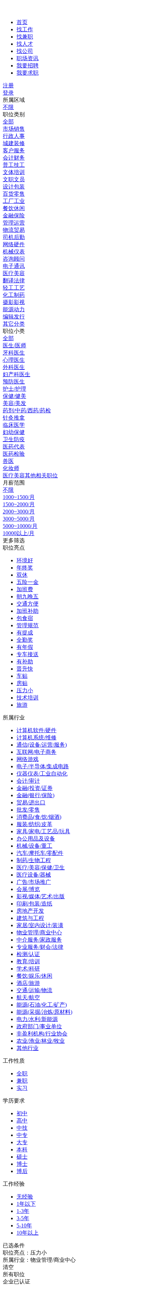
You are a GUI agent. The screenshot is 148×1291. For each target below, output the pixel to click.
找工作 (25, 29)
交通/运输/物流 (34, 990)
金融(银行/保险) (35, 795)
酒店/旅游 (28, 983)
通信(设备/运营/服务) (42, 745)
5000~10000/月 (20, 526)
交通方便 (28, 604)
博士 (22, 1164)
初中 (22, 1113)
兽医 (8, 461)
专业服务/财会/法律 (40, 947)
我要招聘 (28, 65)
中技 (22, 1128)
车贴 (22, 676)
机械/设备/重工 (34, 846)
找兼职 (25, 37)
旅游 (22, 705)
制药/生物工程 (34, 860)
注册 (8, 85)
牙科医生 (14, 353)
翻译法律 (14, 280)
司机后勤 (14, 237)
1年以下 (26, 1204)
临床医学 (14, 425)
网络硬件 (14, 244)
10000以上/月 (18, 533)
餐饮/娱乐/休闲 (34, 976)
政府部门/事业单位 (39, 1026)
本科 (22, 1149)
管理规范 (28, 625)
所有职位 (14, 1274)
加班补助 (28, 611)
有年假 (25, 647)
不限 (8, 107)
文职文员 (14, 179)
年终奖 (25, 568)
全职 (22, 1073)
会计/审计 (28, 781)
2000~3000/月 (19, 511)
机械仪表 (14, 251)
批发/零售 (28, 810)
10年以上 (28, 1233)
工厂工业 (14, 201)
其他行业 (28, 1048)
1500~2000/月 (19, 504)
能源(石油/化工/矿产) (42, 1005)
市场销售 (14, 129)
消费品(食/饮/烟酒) (39, 817)
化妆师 (11, 468)
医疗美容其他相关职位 (30, 475)
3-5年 (23, 1218)
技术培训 (28, 698)
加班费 (25, 589)
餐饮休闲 (14, 208)
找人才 (25, 44)
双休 (22, 575)
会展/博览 (28, 889)
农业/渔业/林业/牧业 (41, 1041)
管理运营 (14, 223)
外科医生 (14, 367)
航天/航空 (28, 997)
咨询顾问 (14, 259)
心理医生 (14, 360)
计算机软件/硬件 (36, 730)
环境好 (25, 560)
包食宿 (25, 618)
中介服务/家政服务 (39, 940)
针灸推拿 (14, 418)
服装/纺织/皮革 (34, 824)
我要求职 (28, 73)
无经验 (25, 1197)
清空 (8, 1267)
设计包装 (14, 186)
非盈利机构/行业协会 (42, 1034)
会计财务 (14, 158)
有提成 (25, 633)
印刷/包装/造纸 (34, 904)
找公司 (25, 51)
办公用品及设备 (36, 839)
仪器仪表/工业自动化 (42, 774)
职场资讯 (28, 58)
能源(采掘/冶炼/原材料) (44, 1012)
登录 (8, 93)
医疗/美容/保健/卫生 (41, 867)
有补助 (25, 661)
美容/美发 (14, 403)
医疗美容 (14, 273)
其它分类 (14, 324)
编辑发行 (14, 316)
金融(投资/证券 (35, 788)
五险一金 (28, 582)
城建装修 (14, 143)
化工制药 (14, 295)
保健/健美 (14, 396)
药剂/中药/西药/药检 (27, 410)
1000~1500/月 (19, 497)
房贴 (22, 683)
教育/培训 (28, 961)
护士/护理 (14, 389)
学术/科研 (28, 969)
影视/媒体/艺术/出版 (41, 896)
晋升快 (25, 669)
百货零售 (14, 194)
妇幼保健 (14, 432)
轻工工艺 (14, 288)
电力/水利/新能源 (37, 1019)
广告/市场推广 (34, 882)
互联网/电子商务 (36, 752)
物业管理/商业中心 (39, 932)
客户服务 (14, 150)
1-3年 (23, 1211)
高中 (22, 1121)
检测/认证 (28, 954)
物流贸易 (14, 230)
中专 (22, 1135)
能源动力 (14, 309)
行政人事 (14, 136)
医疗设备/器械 (34, 875)
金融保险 (14, 215)
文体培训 (14, 172)
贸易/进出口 (31, 802)
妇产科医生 (16, 374)
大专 (22, 1142)
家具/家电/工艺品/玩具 (43, 831)
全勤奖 (25, 640)
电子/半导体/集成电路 (43, 766)
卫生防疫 (14, 439)
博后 (22, 1171)
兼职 (22, 1081)
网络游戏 (28, 759)
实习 (22, 1088)
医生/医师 (14, 345)
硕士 (22, 1157)
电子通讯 (14, 266)
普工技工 (14, 165)
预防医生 (14, 381)
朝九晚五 (28, 596)
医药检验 (14, 454)
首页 (22, 22)
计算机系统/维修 (36, 737)
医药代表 (14, 446)
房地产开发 (30, 911)
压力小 (25, 690)
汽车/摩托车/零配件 (40, 853)
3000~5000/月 (19, 519)
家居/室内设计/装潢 (40, 925)
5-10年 (24, 1225)
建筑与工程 (30, 918)
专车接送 (28, 654)
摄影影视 (14, 302)
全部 (8, 121)
